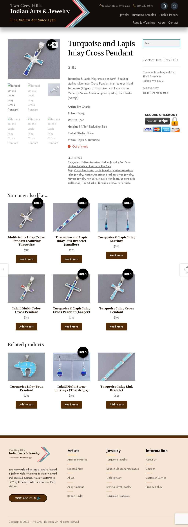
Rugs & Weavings (144, 22)
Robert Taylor (75, 496)
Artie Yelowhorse (77, 460)
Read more (26, 259)
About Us (151, 460)
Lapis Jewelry (103, 170)
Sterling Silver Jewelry (118, 487)
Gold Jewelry (114, 478)
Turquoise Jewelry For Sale (114, 183)
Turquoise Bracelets (144, 15)
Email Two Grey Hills (156, 92)
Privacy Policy (154, 487)
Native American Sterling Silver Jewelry (109, 174)
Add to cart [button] (26, 326)
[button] (55, 45)
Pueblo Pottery (168, 15)
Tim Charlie (89, 183)
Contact (173, 22)
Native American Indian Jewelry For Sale (105, 162)
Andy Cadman (75, 487)
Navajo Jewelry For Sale (82, 179)
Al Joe (70, 478)
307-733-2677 (144, 6)
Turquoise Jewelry (116, 460)
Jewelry (124, 15)
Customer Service (156, 478)
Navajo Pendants (108, 179)
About (161, 22)
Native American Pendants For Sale (89, 166)
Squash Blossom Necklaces (122, 469)
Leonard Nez (75, 469)
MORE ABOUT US (25, 498)
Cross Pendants (83, 170)
